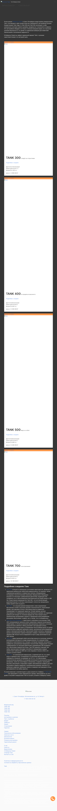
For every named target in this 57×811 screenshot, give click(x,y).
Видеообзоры (8, 749)
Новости (6, 747)
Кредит (6, 720)
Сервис (6, 731)
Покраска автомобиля (10, 740)
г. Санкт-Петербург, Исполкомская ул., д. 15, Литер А (28, 696)
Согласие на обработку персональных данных (17, 762)
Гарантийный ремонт (10, 742)
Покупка (6, 715)
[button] (55, 2)
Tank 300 (9, 589)
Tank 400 (9, 606)
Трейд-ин (7, 722)
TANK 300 (7, 706)
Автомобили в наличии (11, 717)
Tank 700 (9, 654)
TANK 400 (7, 708)
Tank (5, 766)
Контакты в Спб (8, 754)
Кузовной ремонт (9, 738)
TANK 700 (7, 712)
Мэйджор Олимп (17, 21)
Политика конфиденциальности (13, 761)
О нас (5, 745)
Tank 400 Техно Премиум (14, 620)
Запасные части (9, 735)
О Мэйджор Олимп (9, 751)
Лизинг (6, 724)
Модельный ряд (9, 704)
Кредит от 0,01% (9, 42)
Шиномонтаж (8, 736)
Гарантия (7, 728)
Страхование (8, 726)
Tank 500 (9, 638)
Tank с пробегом (9, 719)
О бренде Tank (8, 752)
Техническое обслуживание (12, 733)
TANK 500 (7, 710)
